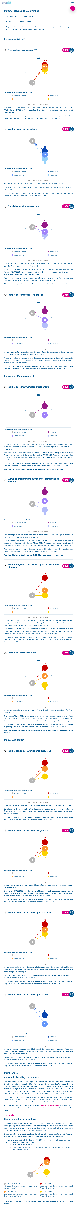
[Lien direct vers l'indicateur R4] (6, 566)
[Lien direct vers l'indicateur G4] (6, 294)
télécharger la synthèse (50, 1105)
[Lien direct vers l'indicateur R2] (6, 480)
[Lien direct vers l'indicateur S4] (6, 994)
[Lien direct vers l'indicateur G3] (6, 206)
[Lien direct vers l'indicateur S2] (6, 830)
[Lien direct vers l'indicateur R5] (6, 652)
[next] (51, 73)
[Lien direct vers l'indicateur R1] (6, 387)
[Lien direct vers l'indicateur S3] (6, 912)
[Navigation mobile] (72, 8)
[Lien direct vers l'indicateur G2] (6, 129)
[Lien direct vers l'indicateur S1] (6, 751)
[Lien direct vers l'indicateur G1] (6, 50)
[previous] (26, 73)
